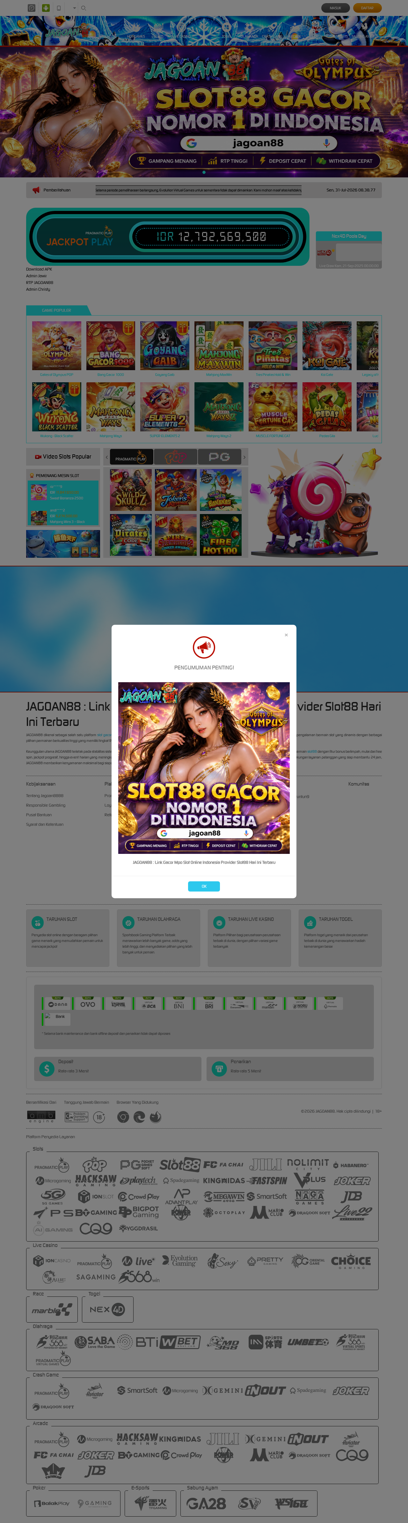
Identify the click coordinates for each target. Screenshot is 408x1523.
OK (204, 886)
